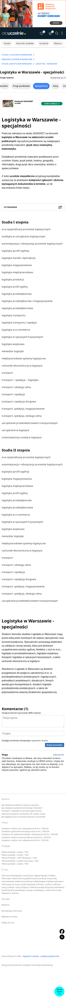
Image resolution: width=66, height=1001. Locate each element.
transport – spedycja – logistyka (20, 380)
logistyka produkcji (13, 279)
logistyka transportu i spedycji (19, 322)
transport (7, 372)
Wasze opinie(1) (59, 991)
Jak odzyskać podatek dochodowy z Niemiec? (22, 808)
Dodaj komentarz (55, 745)
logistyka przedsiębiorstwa (17, 308)
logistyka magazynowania (17, 265)
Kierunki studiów (25, 43)
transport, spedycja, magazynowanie (23, 408)
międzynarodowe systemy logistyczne (24, 358)
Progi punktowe (21, 85)
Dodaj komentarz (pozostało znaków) (21, 712)
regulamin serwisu (39, 740)
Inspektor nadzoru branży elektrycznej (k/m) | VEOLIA (26, 837)
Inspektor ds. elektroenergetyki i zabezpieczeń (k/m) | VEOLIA (30, 834)
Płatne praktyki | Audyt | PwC (15, 852)
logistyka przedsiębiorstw (17, 293)
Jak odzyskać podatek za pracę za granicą (20, 805)
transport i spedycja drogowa (19, 401)
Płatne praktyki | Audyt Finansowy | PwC (20, 861)
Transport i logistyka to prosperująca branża (22, 811)
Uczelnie (43, 43)
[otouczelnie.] (14, 33)
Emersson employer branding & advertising (33, 965)
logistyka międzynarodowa (17, 272)
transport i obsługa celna (16, 387)
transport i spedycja (13, 394)
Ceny (55, 85)
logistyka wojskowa (13, 344)
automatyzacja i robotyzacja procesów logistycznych (32, 243)
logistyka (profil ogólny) (15, 250)
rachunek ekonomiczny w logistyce (22, 365)
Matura (58, 43)
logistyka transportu (13, 315)
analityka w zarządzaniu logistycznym (23, 236)
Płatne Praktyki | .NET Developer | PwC (19, 858)
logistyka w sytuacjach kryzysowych (22, 337)
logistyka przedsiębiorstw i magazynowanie (27, 301)
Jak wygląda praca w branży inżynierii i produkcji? (23, 816)
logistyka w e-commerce (16, 329)
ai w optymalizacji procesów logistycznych (26, 229)
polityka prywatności (50, 956)
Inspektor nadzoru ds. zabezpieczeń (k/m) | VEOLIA (25, 828)
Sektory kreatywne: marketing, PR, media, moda (23, 814)
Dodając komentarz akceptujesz (25, 740)
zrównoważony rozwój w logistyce (22, 437)
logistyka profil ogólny (15, 286)
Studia (7, 43)
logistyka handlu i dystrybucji (18, 258)
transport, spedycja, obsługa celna (22, 416)
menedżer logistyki (13, 351)
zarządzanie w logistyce (15, 430)
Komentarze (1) (58, 77)
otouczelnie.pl (8, 956)
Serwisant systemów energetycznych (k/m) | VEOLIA (25, 831)
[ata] (33, 13)
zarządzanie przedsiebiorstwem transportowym (30, 423)
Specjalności (41, 85)
